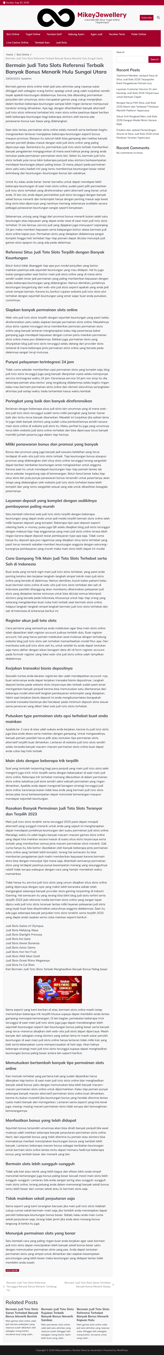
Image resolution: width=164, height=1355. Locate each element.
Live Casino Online (17, 42)
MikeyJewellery (102, 15)
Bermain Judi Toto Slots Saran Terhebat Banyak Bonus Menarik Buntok (22, 1312)
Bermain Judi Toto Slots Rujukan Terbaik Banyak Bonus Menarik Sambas (57, 1314)
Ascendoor (96, 1350)
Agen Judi (96, 34)
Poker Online (138, 34)
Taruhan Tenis (117, 34)
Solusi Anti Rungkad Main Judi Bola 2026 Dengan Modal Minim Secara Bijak (136, 120)
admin (28, 78)
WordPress (122, 1350)
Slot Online (12, 34)
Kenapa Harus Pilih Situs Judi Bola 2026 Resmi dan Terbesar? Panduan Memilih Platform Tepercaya (137, 106)
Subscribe (146, 17)
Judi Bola (61, 42)
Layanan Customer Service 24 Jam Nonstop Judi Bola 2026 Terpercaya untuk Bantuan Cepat (137, 93)
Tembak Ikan (42, 42)
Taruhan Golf (54, 34)
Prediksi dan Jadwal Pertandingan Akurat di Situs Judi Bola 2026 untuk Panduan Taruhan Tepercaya (137, 133)
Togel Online (33, 34)
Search (120, 52)
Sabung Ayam (76, 34)
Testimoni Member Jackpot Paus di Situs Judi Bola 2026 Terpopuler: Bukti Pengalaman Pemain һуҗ (136, 79)
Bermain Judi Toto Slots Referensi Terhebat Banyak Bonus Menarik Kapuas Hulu (93, 1314)
